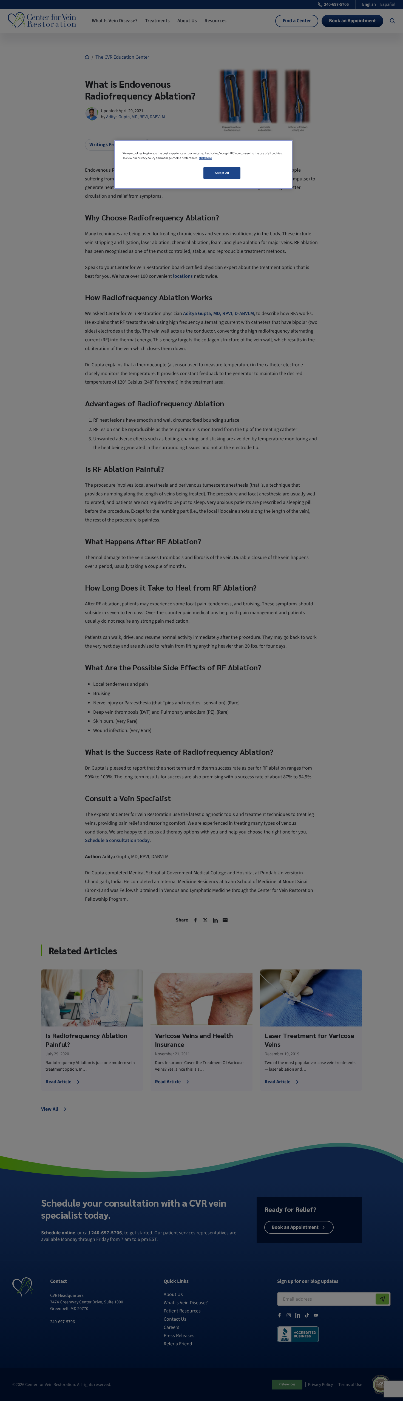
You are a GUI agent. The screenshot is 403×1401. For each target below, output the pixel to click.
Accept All (222, 173)
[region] (203, 164)
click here (205, 158)
